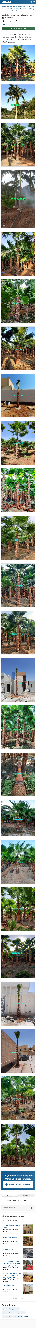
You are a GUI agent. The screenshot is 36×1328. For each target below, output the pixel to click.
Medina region (20, 6)
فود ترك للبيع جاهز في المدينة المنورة (12, 1316)
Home (4, 6)
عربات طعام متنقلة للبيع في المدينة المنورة (14, 1313)
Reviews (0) (26, 1195)
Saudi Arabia (11, 6)
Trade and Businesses (20, 9)
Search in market (12, 1220)
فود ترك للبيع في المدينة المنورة (11, 1309)
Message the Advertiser (17, 28)
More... (27, 1316)
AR (34, 2)
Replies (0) (10, 1195)
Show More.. (18, 1298)
